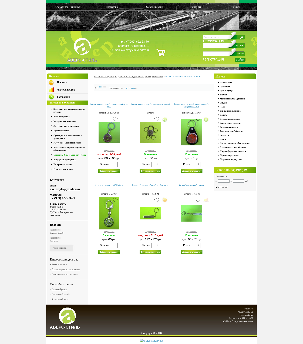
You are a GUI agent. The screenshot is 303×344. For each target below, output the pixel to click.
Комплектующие (61, 116)
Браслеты (224, 135)
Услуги (236, 7)
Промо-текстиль (61, 130)
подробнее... (109, 150)
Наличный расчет (59, 289)
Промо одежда (226, 90)
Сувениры (225, 86)
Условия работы (154, 7)
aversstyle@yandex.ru (65, 189)
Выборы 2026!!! (57, 233)
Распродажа (63, 97)
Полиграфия (226, 82)
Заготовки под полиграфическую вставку (141, 76)
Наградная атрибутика (64, 159)
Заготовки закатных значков (67, 143)
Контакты (196, 7)
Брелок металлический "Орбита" (109, 185)
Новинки (62, 82)
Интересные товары (62, 164)
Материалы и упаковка (64, 121)
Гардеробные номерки (230, 123)
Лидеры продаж (66, 89)
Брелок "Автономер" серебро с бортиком (150, 185)
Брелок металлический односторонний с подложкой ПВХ (191, 105)
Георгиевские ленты (63, 169)
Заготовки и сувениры (105, 76)
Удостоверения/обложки (231, 131)
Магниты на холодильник (232, 99)
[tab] (70, 110)
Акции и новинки (59, 264)
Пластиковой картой (60, 294)
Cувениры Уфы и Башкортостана (69, 155)
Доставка (54, 241)
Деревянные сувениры (230, 111)
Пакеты (223, 115)
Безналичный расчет (60, 299)
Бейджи (223, 103)
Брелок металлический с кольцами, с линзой (150, 104)
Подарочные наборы (230, 119)
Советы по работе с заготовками (66, 269)
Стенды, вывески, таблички (233, 147)
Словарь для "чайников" (68, 7)
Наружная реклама (229, 155)
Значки (223, 94)
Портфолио (112, 7)
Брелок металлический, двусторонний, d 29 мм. (109, 105)
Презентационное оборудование (235, 143)
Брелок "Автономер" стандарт (192, 185)
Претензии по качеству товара (65, 274)
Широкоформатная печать (233, 151)
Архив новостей (60, 248)
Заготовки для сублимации (66, 126)
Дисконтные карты (229, 127)
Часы (222, 107)
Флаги (223, 139)
